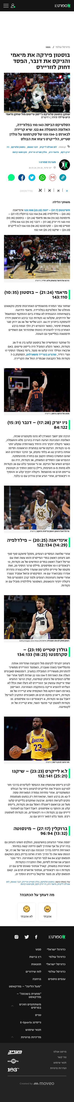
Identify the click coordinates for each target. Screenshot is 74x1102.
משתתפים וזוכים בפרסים (30, 1006)
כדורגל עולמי (57, 956)
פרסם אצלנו (60, 1051)
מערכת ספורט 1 (47, 162)
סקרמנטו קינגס (20, 152)
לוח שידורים (33, 971)
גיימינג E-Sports (30, 1022)
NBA (48, 47)
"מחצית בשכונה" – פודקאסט (29, 995)
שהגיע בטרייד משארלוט (41, 354)
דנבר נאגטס (32, 147)
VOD (38, 949)
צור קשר (61, 1057)
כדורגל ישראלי (56, 949)
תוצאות (36, 964)
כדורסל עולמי (63, 47)
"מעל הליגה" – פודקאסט (25, 986)
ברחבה (36, 979)
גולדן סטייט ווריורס (38, 152)
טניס (38, 1015)
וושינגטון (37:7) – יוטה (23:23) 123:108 (47, 210)
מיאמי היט (54, 152)
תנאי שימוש (33, 1029)
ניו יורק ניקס (40, 884)
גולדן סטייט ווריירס (30, 882)
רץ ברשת (35, 956)
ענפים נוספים (56, 979)
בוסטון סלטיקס (18, 147)
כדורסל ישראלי (55, 964)
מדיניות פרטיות (31, 1037)
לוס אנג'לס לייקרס (48, 147)
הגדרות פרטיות (58, 1068)
